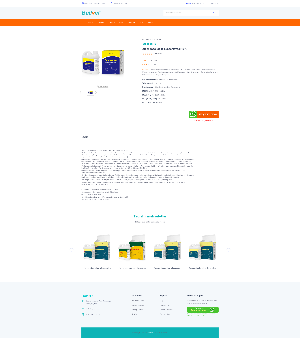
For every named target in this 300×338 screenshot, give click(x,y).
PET (111, 22)
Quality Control (137, 310)
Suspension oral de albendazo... (167, 268)
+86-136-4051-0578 (195, 3)
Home (90, 22)
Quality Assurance (138, 305)
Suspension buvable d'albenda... (202, 268)
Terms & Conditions (166, 310)
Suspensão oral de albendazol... (97, 268)
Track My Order (165, 314)
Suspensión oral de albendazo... (132, 268)
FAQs (161, 301)
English (214, 3)
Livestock (100, 22)
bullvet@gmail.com (120, 3)
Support (150, 22)
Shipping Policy (165, 305)
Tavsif (84, 137)
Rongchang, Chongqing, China (94, 3)
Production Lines (138, 301)
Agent (141, 22)
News (121, 22)
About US (131, 22)
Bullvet (150, 333)
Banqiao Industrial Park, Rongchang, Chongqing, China (98, 302)
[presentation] (71, 251)
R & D (134, 314)
